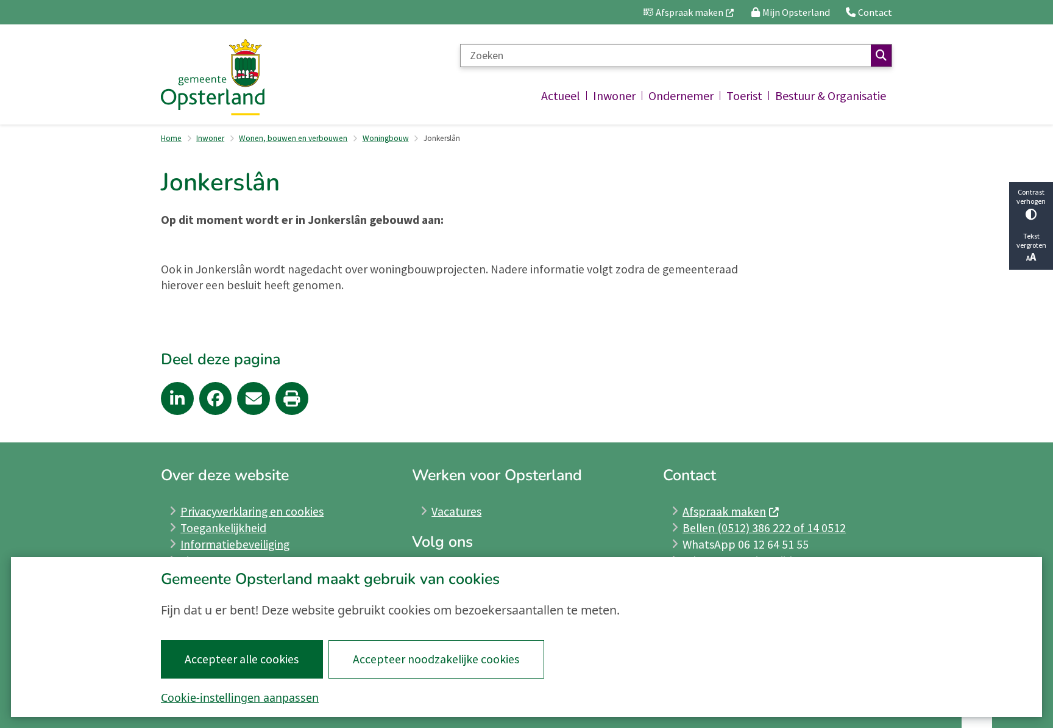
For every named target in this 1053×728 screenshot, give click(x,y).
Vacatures (456, 511)
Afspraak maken (724, 511)
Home (171, 138)
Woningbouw (386, 138)
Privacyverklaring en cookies (252, 511)
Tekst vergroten (1031, 240)
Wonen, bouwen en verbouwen (293, 138)
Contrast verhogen (1031, 196)
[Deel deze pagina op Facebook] (215, 398)
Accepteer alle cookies (242, 659)
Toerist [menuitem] (744, 95)
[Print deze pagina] (291, 398)
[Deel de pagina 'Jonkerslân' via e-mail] (253, 398)
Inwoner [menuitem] (614, 95)
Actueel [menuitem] (560, 95)
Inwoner (210, 138)
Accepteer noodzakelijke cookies (436, 659)
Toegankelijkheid (223, 528)
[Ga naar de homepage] (212, 77)
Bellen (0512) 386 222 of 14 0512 (764, 528)
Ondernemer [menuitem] (681, 95)
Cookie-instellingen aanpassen (240, 697)
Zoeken (881, 56)
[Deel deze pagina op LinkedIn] (177, 398)
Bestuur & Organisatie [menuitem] (830, 95)
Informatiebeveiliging (234, 544)
